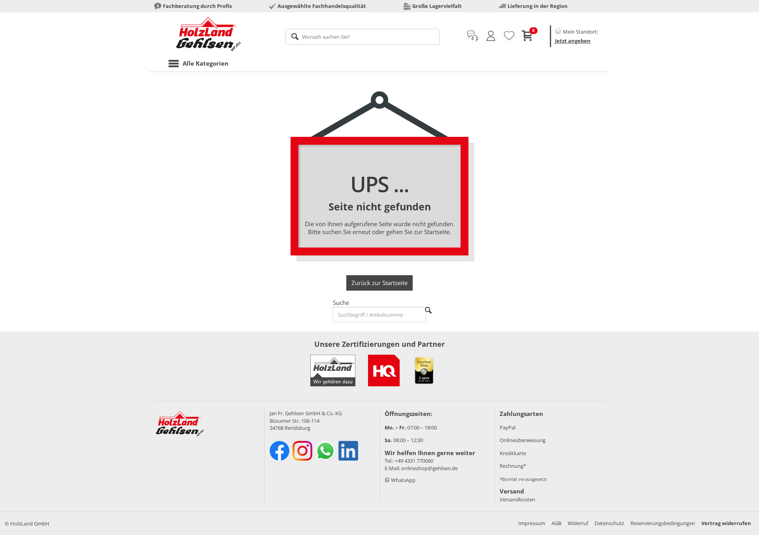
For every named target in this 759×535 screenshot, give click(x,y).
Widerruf (578, 523)
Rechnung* (513, 465)
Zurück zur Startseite (379, 283)
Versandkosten (517, 499)
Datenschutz (609, 523)
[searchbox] (363, 36)
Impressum (531, 523)
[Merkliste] (509, 36)
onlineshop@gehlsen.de (429, 468)
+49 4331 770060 (414, 460)
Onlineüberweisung (523, 440)
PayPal (507, 427)
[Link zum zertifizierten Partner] (384, 370)
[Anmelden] (491, 35)
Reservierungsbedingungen (663, 523)
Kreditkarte (513, 453)
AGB (556, 523)
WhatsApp (402, 480)
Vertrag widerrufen (726, 523)
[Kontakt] (472, 36)
